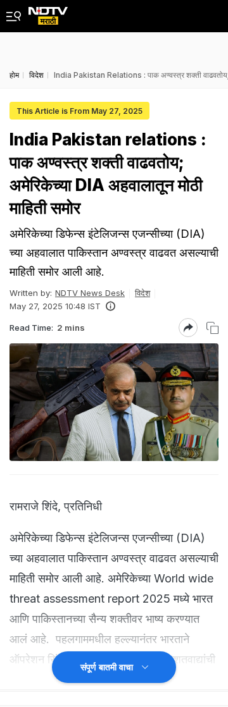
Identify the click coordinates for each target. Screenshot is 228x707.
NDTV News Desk (90, 293)
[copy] (212, 328)
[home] (48, 12)
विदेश (142, 293)
